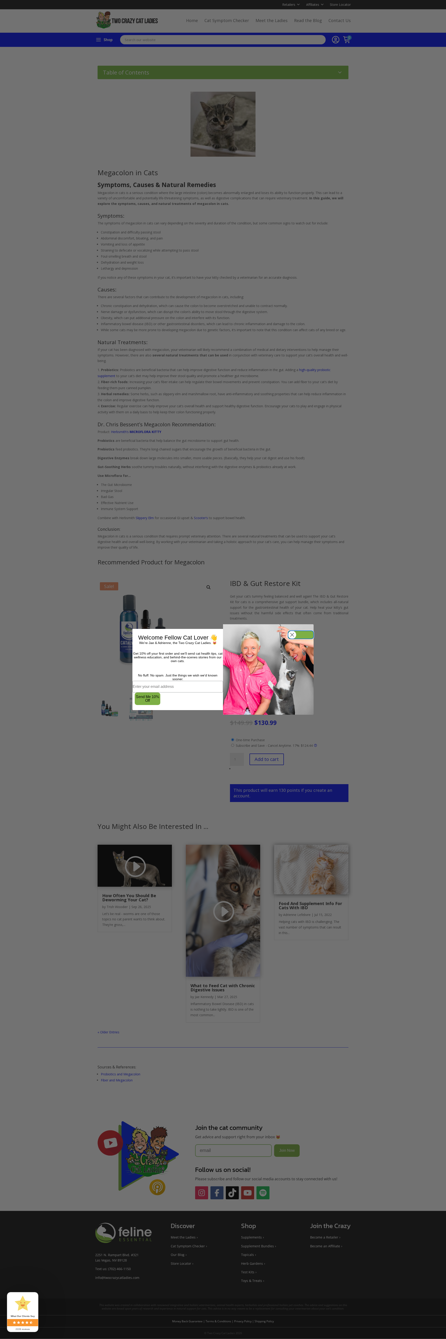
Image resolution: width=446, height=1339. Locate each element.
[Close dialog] (301, 635)
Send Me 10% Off (147, 698)
